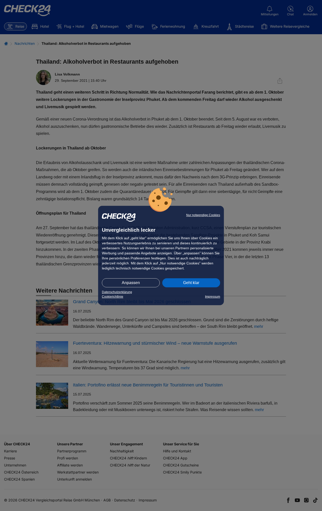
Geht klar (191, 283)
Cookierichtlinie (112, 296)
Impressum (212, 296)
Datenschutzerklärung (117, 292)
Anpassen (131, 283)
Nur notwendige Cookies (203, 215)
